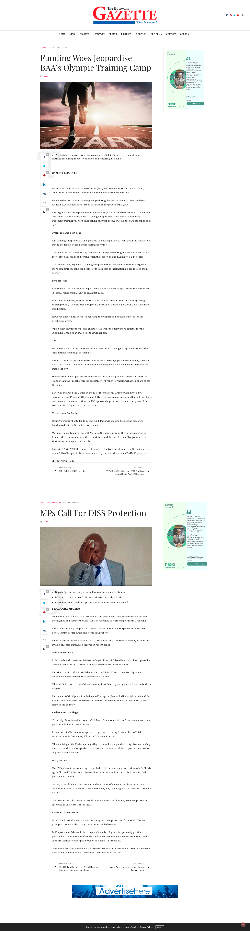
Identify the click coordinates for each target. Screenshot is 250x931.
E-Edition (141, 34)
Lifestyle (99, 34)
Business (84, 34)
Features (126, 34)
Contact (171, 34)
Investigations (47, 502)
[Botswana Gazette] (125, 15)
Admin (45, 76)
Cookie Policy (146, 927)
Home (62, 34)
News (72, 34)
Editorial (156, 34)
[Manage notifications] (243, 924)
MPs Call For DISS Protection (94, 512)
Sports (113, 34)
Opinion (184, 34)
